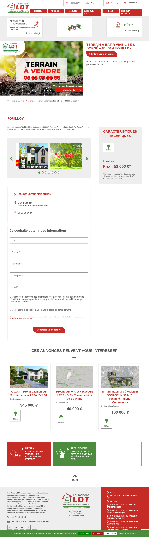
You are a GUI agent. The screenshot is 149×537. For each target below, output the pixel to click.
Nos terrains (30, 101)
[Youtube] (22, 527)
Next (87, 159)
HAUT (74, 480)
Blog (110, 11)
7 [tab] (59, 172)
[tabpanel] (32, 156)
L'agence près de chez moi (76, 3)
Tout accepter (84, 533)
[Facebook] (9, 527)
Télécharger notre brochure (30, 521)
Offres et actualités (126, 12)
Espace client (96, 3)
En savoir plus (32, 33)
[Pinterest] (28, 527)
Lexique (114, 501)
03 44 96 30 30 (134, 3)
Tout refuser (97, 533)
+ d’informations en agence (101, 54)
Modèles (38, 11)
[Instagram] (34, 527)
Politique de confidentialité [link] (127, 533)
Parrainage (115, 3)
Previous (11, 159)
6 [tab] (55, 172)
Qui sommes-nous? (89, 12)
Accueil (21, 101)
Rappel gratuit (131, 31)
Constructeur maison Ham (34, 194)
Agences (73, 11)
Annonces (56, 11)
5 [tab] (52, 172)
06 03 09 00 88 (25, 213)
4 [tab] (49, 172)
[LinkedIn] (16, 527)
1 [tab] (39, 172)
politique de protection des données (21, 318)
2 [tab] (42, 172)
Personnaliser (110, 533)
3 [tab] (46, 172)
